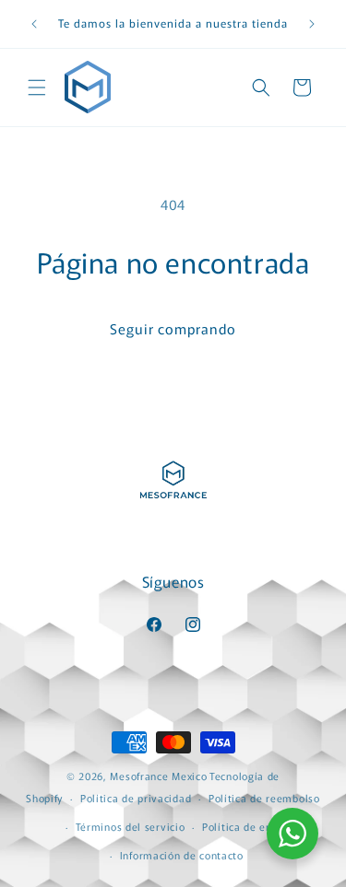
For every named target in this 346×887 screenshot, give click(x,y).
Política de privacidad (135, 797)
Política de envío (245, 826)
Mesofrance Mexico (158, 775)
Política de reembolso (264, 797)
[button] (37, 87)
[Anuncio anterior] (34, 24)
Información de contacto (182, 854)
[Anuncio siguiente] (312, 24)
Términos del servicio (130, 826)
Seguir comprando (173, 328)
